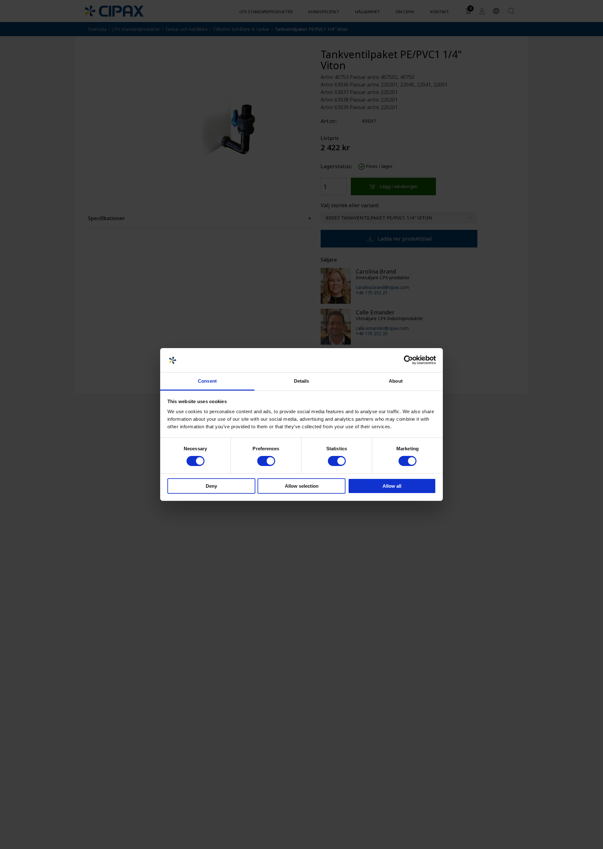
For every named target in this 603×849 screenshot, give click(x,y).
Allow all (392, 486)
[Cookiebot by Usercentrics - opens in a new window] (408, 360)
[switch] (266, 461)
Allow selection (301, 486)
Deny (211, 486)
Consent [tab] (207, 381)
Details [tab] (301, 381)
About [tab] (396, 381)
